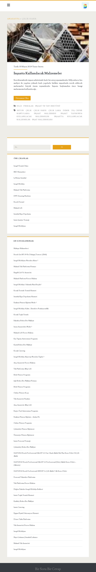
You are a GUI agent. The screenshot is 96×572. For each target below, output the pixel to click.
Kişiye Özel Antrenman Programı (26, 411)
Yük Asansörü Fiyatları (22, 399)
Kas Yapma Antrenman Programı (26, 339)
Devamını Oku (23, 98)
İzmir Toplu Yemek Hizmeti (24, 495)
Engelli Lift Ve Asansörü (23, 273)
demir (66, 111)
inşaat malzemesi (45, 114)
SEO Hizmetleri (19, 172)
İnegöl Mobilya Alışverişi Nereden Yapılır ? (29, 357)
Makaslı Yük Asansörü (22, 543)
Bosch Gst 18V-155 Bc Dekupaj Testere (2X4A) (30, 255)
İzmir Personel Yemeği (22, 441)
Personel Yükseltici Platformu (24, 477)
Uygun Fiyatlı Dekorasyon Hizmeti (26, 513)
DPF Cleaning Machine (22, 196)
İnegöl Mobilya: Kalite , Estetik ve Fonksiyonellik (31, 309)
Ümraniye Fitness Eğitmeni (24, 435)
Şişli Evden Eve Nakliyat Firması (25, 381)
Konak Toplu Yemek (21, 315)
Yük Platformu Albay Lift (23, 369)
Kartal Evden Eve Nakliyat (23, 345)
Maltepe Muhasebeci (21, 248)
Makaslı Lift (18, 208)
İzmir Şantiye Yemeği (21, 220)
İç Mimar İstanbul (20, 178)
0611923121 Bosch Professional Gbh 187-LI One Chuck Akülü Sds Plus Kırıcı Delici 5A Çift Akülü (46, 454)
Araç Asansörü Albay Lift (23, 405)
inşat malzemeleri (42, 120)
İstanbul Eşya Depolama (22, 214)
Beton (20, 111)
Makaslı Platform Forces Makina (25, 279)
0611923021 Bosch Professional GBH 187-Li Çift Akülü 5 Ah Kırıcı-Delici (40, 471)
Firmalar (28, 106)
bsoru (40, 66)
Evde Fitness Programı (22, 375)
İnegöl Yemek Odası (21, 166)
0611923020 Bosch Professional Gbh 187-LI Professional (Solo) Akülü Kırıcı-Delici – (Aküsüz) (45, 463)
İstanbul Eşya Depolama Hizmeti (25, 297)
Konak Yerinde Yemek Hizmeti (25, 291)
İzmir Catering (19, 507)
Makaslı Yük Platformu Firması (25, 267)
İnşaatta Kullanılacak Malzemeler (48, 42)
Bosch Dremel (19, 202)
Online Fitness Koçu (21, 393)
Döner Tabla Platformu (22, 519)
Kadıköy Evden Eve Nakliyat (24, 501)
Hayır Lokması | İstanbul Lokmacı (26, 537)
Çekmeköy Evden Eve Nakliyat (25, 447)
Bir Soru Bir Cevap (48, 569)
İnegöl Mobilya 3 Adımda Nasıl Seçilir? (27, 285)
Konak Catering (19, 351)
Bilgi (19, 106)
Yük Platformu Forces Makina (24, 483)
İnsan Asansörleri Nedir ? (23, 327)
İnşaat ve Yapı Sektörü (47, 106)
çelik (29, 111)
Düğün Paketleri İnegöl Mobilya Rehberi (28, 489)
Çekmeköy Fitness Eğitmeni (24, 429)
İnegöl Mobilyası (20, 226)
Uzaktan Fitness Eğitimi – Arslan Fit (27, 417)
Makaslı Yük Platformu (22, 190)
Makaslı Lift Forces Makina (23, 333)
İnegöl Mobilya (19, 184)
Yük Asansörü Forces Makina (24, 525)
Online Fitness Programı (23, 423)
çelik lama (54, 111)
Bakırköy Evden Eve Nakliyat (24, 321)
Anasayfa (13, 19)
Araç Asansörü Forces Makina (24, 363)
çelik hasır (40, 111)
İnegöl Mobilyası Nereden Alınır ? (26, 261)
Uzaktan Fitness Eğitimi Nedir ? (25, 303)
